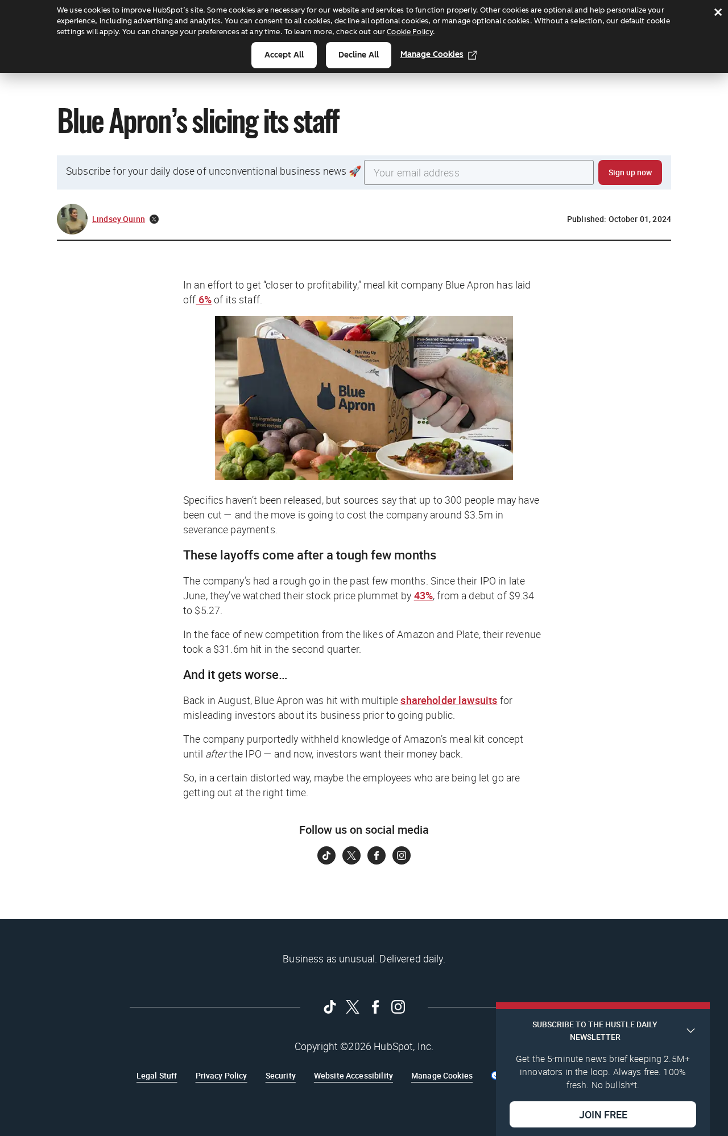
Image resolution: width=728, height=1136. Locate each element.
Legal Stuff (156, 1075)
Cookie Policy (410, 31)
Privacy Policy (221, 1075)
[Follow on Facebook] (376, 855)
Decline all (358, 55)
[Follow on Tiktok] (326, 855)
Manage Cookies (432, 54)
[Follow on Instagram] (401, 855)
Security (281, 1075)
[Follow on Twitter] (351, 855)
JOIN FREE (603, 1114)
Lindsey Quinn (118, 218)
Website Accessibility (353, 1075)
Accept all (284, 55)
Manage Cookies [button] (442, 1075)
